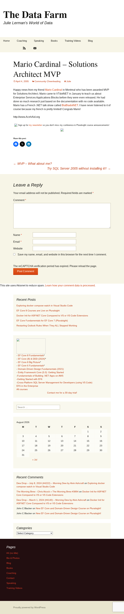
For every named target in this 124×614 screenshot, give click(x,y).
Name (17, 235)
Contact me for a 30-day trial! (62, 392)
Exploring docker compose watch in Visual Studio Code (44, 305)
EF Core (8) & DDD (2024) (31, 358)
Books (54, 40)
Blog (90, 40)
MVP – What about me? (32, 163)
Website (18, 248)
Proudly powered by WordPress (29, 607)
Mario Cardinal (53, 89)
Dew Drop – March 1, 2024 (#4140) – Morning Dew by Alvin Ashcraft (51, 500)
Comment (19, 200)
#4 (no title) (12, 553)
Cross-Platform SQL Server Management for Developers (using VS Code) (54, 382)
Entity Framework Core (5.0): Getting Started (41, 372)
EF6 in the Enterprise (27, 386)
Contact (10, 578)
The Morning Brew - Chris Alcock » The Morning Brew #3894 (47, 491)
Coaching (22, 40)
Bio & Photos (13, 558)
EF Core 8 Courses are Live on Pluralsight (38, 310)
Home (6, 40)
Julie (68, 81)
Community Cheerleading (48, 81)
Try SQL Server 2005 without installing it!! (79, 168)
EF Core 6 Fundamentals (31, 365)
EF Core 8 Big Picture (29, 362)
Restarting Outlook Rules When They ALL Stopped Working (46, 325)
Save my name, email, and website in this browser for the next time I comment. (62, 254)
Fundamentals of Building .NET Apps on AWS (40, 375)
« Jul (34, 459)
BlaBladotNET (70, 105)
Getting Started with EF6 (29, 379)
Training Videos (73, 40)
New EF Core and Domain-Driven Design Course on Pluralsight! (68, 508)
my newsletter (35, 125)
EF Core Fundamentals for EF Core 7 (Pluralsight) (42, 320)
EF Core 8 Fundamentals (31, 355)
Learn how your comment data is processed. (70, 285)
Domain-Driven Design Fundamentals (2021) (41, 369)
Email (17, 241)
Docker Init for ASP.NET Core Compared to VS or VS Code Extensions (52, 315)
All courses (22, 389)
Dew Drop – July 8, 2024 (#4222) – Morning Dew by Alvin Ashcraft (50, 483)
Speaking (39, 40)
